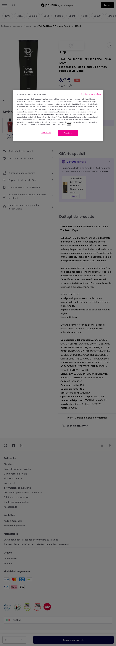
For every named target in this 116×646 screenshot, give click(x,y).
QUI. (68, 125)
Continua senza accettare (91, 94)
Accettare (68, 133)
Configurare (46, 133)
